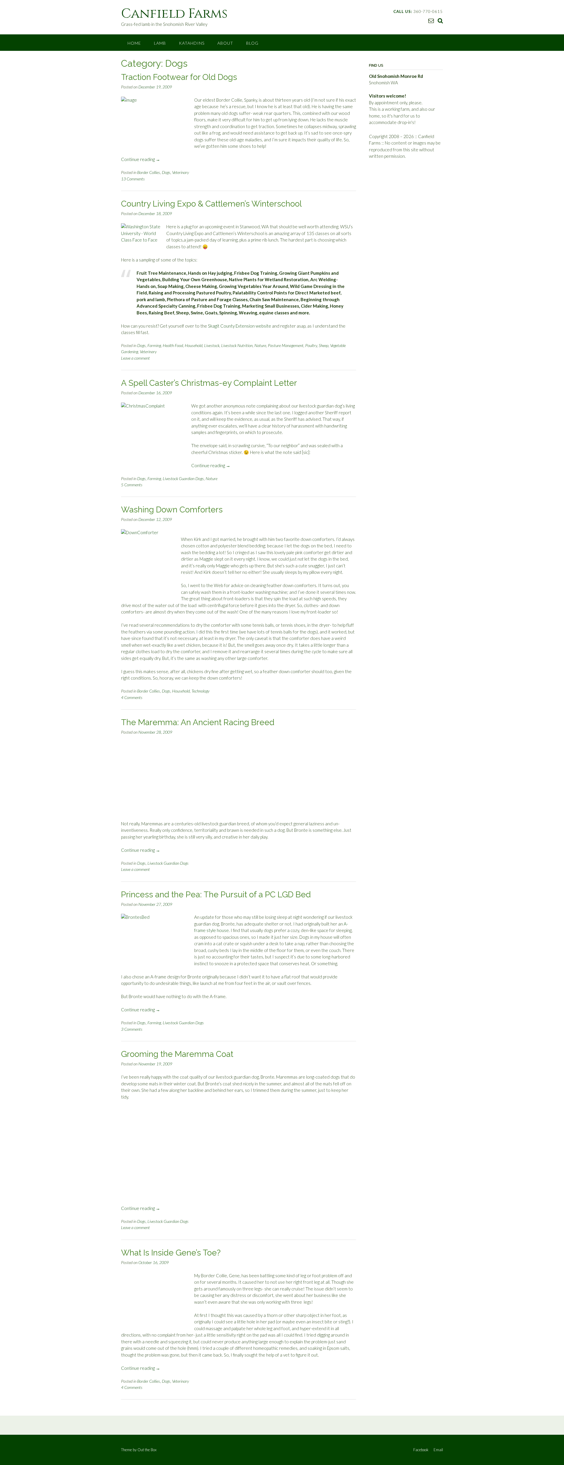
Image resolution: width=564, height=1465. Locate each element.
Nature (260, 345)
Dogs (166, 172)
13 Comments (133, 178)
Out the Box (147, 1449)
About (225, 43)
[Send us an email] (431, 20)
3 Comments (131, 1029)
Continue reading (140, 159)
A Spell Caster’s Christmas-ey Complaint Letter (209, 383)
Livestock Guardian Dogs (183, 478)
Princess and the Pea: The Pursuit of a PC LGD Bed (216, 894)
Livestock (211, 345)
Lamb (160, 43)
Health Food (173, 345)
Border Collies (148, 172)
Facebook (421, 1450)
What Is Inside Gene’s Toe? (171, 1253)
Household (193, 345)
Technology (200, 690)
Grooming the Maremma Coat (177, 1054)
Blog (252, 43)
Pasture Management (285, 345)
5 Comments (131, 484)
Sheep (323, 345)
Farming (154, 345)
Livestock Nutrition (237, 345)
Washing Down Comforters (172, 509)
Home (134, 43)
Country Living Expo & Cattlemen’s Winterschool (211, 204)
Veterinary (180, 172)
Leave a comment (135, 358)
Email (438, 1450)
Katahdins (191, 43)
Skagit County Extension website (239, 325)
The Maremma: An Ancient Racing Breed (197, 722)
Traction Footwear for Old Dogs (179, 77)
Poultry (311, 345)
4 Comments (131, 697)
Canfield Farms (174, 13)
